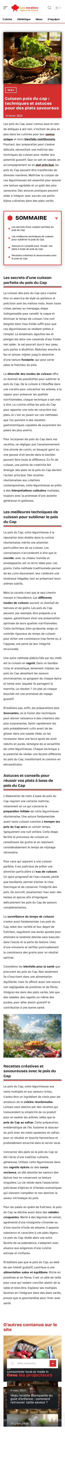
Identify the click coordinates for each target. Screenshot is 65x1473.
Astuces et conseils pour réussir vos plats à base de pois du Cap (32, 247)
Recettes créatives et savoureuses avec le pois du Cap (34, 257)
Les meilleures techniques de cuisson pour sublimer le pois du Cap (32, 238)
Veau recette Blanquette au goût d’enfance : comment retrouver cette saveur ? (31, 1398)
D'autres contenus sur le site (30, 1327)
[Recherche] (49, 8)
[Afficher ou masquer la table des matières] (52, 218)
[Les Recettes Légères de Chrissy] (25, 8)
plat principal (45, 165)
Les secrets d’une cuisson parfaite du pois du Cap (33, 229)
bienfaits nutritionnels (39, 139)
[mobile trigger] (6, 8)
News (11, 90)
